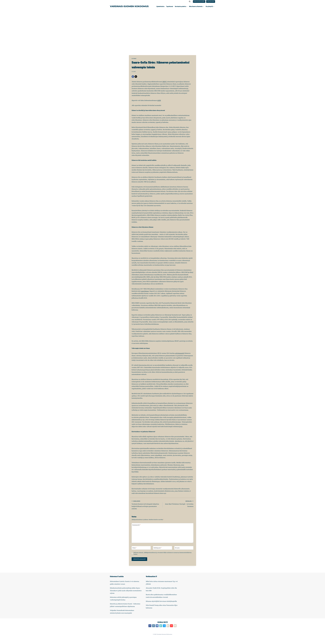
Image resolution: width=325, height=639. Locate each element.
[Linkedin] (157, 625)
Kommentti (136, 525)
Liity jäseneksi (210, 1)
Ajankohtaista (160, 6)
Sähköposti (158, 548)
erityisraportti (179, 353)
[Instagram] (153, 625)
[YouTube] (171, 625)
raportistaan (145, 291)
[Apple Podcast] (175, 625)
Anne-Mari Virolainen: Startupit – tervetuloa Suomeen (179, 504)
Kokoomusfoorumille (199, 1)
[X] (136, 76)
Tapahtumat (169, 6)
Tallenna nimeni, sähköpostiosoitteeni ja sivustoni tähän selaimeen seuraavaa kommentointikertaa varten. (162, 553)
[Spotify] (167, 625)
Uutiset (134, 58)
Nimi (134, 548)
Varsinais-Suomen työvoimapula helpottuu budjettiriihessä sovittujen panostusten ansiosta (145, 505)
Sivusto (177, 548)
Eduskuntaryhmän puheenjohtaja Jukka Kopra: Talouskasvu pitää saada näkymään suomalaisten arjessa (126, 590)
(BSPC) (164, 82)
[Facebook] (133, 76)
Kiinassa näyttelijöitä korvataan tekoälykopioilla (161, 601)
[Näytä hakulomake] (189, 1)
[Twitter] (164, 625)
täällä (159, 100)
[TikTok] (160, 625)
